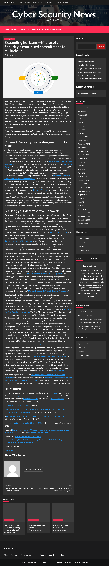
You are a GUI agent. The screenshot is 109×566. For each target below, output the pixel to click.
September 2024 (84, 155)
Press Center (37, 2)
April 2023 (82, 209)
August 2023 (82, 195)
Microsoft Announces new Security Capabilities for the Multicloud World (36, 416)
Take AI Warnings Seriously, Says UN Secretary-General (18, 488)
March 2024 (82, 176)
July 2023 (81, 198)
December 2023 (84, 187)
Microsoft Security (30, 398)
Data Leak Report (55, 562)
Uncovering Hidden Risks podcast (18, 241)
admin (14, 532)
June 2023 (81, 202)
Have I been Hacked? (63, 2)
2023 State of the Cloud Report (18, 405)
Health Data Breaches (86, 61)
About (20, 2)
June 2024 (81, 166)
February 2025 (83, 137)
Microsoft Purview (40, 190)
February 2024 (83, 180)
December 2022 (84, 213)
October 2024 (83, 151)
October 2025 (83, 108)
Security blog (13, 396)
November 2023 (84, 191)
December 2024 (84, 144)
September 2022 (84, 220)
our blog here (40, 344)
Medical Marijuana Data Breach (89, 72)
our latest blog (58, 371)
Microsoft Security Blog (38, 433)
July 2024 (81, 162)
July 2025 (81, 119)
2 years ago (58, 530)
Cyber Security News (54, 14)
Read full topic (10, 450)
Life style (81, 246)
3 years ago (12, 55)
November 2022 (84, 216)
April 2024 (82, 173)
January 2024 (83, 184)
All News (28, 2)
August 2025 (82, 115)
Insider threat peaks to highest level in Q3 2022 (25, 423)
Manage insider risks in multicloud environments (48, 291)
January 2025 (83, 140)
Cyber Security (83, 239)
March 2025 (82, 133)
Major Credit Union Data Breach (90, 69)
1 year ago (9, 532)
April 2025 (82, 129)
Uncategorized (9, 39)
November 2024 (84, 148)
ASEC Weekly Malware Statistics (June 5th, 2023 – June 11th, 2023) (55, 488)
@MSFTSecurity (57, 398)
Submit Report (49, 2)
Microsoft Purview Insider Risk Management (43, 274)
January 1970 (83, 224)
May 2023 (81, 205)
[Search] (104, 29)
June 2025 (81, 122)
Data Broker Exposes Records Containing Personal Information (12, 527)
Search (79, 38)
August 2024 (82, 158)
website (56, 393)
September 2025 (84, 111)
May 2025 (81, 126)
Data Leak (81, 242)
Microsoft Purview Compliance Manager (50, 356)
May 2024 (81, 169)
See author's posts (33, 469)
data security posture (58, 232)
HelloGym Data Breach (86, 65)
